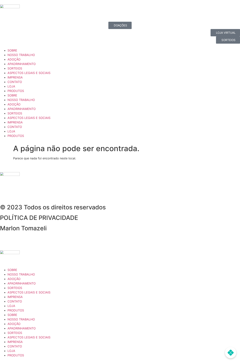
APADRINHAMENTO (22, 64)
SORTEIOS (15, 68)
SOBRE (12, 50)
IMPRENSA (15, 77)
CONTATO (15, 82)
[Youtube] (25, 194)
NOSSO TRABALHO (21, 55)
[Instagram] (15, 194)
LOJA (11, 86)
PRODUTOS (16, 91)
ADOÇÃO (14, 59)
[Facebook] (4, 194)
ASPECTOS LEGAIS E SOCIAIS (29, 73)
